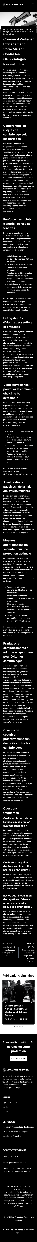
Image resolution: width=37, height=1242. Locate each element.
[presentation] (18, 991)
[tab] (14, 1026)
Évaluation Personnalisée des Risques (18, 1127)
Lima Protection (11, 64)
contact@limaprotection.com (14, 1163)
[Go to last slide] (5, 1002)
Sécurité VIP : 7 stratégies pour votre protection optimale (9, 950)
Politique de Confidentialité (14, 1230)
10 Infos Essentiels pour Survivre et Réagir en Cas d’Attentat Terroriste (28, 952)
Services (5, 1107)
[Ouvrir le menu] (33, 4)
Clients (5, 1112)
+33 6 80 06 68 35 (10, 1157)
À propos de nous (9, 1102)
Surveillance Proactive (11, 1136)
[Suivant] (31, 1002)
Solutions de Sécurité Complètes (15, 1131)
